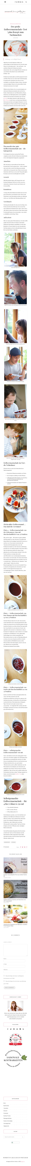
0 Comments (6, 847)
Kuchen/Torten (7, 1115)
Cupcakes (6, 1108)
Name (5, 958)
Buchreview (6, 1105)
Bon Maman (6, 100)
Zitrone (13, 842)
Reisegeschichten (7, 1118)
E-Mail (5, 964)
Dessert (5, 1110)
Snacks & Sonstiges (15, 23)
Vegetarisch (6, 1126)
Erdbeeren (7, 842)
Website (5, 969)
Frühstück (6, 1113)
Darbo (5, 98)
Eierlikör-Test (18, 774)
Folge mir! (23, 1161)
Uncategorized (7, 1123)
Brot (5, 1103)
